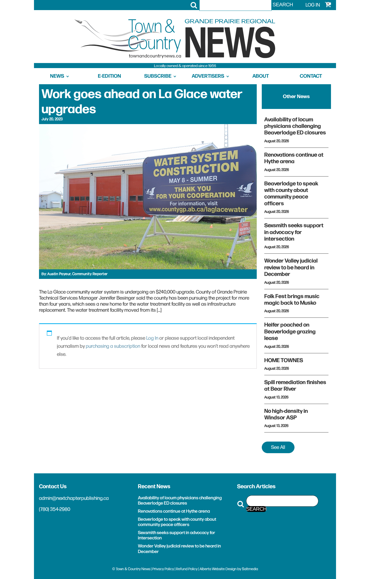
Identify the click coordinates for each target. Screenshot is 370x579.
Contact (311, 76)
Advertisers (208, 76)
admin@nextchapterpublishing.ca (74, 498)
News (57, 76)
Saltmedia (250, 569)
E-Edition (109, 76)
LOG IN (313, 5)
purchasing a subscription (113, 346)
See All (278, 447)
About (260, 76)
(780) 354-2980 (54, 509)
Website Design (224, 569)
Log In (152, 338)
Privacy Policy (163, 569)
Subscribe (157, 76)
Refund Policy (187, 569)
